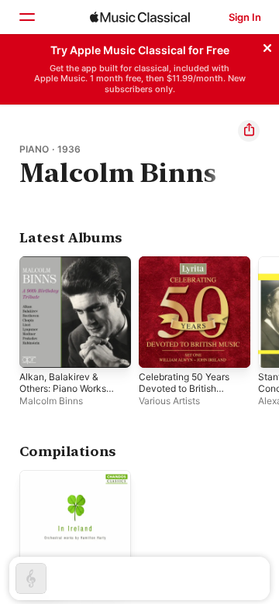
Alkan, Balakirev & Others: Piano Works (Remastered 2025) (62, 388)
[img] (140, 17)
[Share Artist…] (249, 131)
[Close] (267, 45)
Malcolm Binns (51, 401)
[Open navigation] (26, 17)
